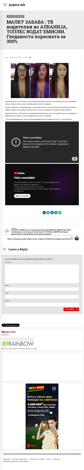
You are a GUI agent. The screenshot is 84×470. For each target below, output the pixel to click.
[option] (42, 80)
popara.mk (17, 5)
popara (6, 57)
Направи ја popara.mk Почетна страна (15, 461)
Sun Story (10, 16)
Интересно (20, 16)
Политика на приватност (20, 459)
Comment (8, 262)
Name (7, 285)
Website (7, 301)
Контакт (48, 459)
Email (7, 293)
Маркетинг (56, 459)
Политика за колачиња (36, 459)
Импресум (6, 459)
